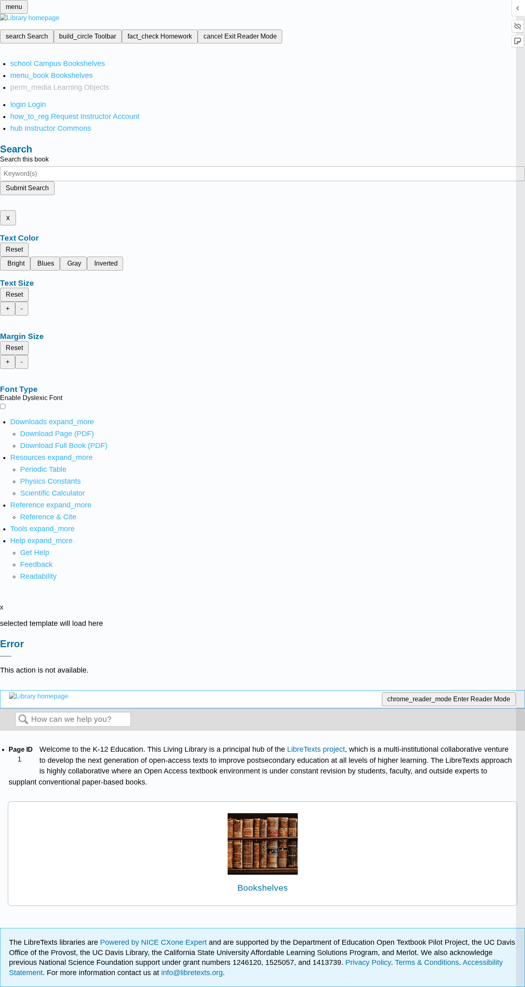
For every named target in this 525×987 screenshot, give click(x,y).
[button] (36, 564)
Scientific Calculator (52, 493)
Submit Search (27, 187)
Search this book (24, 159)
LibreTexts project (316, 749)
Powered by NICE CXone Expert (154, 942)
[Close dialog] (5, 656)
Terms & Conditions (427, 962)
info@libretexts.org (191, 973)
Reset (14, 249)
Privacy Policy (368, 962)
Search (23, 720)
